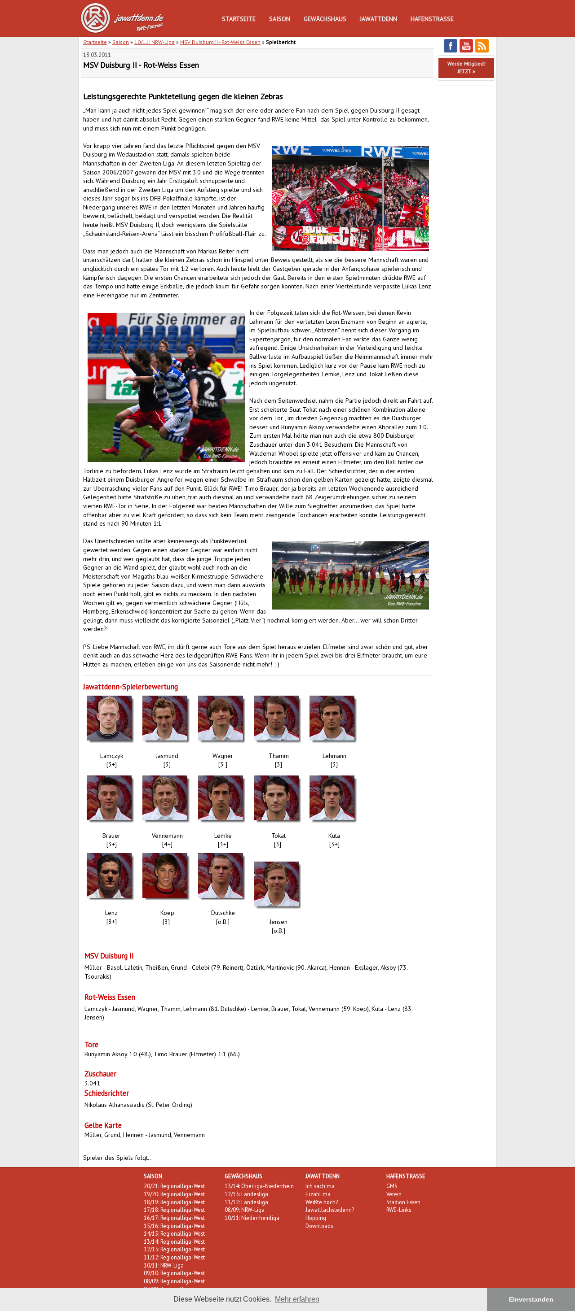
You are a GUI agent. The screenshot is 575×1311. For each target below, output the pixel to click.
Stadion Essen (403, 1202)
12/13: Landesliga (246, 1194)
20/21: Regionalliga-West (174, 1185)
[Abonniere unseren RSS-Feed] (482, 51)
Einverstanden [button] (531, 1299)
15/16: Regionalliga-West (174, 1225)
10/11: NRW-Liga (154, 42)
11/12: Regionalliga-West (174, 1257)
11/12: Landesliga (246, 1202)
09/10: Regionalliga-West (174, 1272)
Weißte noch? (321, 1202)
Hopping (315, 1217)
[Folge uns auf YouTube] (466, 51)
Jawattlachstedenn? (329, 1209)
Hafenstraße (432, 19)
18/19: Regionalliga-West (174, 1202)
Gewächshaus (325, 19)
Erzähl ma (318, 1194)
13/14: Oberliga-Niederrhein (259, 1185)
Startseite (239, 19)
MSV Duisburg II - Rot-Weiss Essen (220, 42)
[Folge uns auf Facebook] (450, 51)
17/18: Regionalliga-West (174, 1209)
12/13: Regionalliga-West (174, 1249)
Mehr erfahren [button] (297, 1299)
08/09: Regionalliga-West (174, 1281)
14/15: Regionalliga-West (174, 1233)
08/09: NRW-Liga (245, 1209)
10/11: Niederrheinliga (252, 1217)
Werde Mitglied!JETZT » (466, 67)
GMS (392, 1185)
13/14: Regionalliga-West (174, 1241)
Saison (279, 19)
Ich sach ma (320, 1185)
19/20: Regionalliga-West (174, 1194)
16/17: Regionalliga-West (174, 1217)
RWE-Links (398, 1209)
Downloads (319, 1225)
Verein (394, 1194)
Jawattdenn (378, 19)
